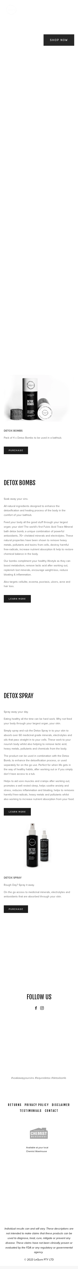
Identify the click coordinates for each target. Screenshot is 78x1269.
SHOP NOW (59, 40)
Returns (15, 1105)
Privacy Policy (37, 1105)
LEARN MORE (13, 324)
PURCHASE (16, 450)
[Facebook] (36, 1008)
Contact (51, 1111)
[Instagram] (42, 1008)
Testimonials (31, 1111)
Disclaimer (61, 1105)
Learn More (17, 598)
